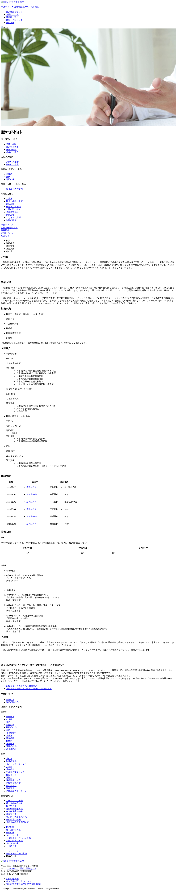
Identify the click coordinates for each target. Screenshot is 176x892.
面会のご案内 (12, 164)
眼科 (8, 730)
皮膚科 (9, 735)
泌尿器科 (10, 738)
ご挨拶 (9, 198)
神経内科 (10, 744)
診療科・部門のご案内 (16, 853)
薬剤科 (9, 758)
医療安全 (10, 788)
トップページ (12, 851)
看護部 (9, 777)
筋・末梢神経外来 (14, 803)
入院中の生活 (12, 162)
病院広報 (10, 215)
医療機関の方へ (13, 702)
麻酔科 (9, 741)
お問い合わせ (7, 233)
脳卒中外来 (11, 806)
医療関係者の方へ (9, 228)
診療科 (9, 174)
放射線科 (10, 769)
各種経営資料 (12, 212)
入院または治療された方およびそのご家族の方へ (29, 688)
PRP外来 (10, 827)
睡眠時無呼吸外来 (14, 809)
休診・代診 (11, 149)
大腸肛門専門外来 (14, 841)
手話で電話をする (28, 868)
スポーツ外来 (12, 835)
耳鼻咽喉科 (11, 733)
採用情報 (5, 230)
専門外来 (10, 179)
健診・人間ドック (14, 20)
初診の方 (10, 699)
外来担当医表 (12, 147)
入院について (12, 14)
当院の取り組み (13, 209)
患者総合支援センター (16, 772)
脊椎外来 (10, 832)
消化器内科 (11, 749)
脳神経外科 (31, 487)
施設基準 (10, 204)
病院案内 (10, 23)
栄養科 (9, 767)
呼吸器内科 (11, 746)
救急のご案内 (12, 152)
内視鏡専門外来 (13, 819)
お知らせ (5, 236)
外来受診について (14, 12)
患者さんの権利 (13, 207)
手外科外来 (11, 846)
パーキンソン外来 (14, 800)
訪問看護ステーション (16, 791)
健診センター (12, 775)
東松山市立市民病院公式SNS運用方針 (23, 884)
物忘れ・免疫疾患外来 (16, 817)
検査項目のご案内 (14, 189)
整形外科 (10, 725)
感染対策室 (11, 786)
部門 (8, 177)
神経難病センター (14, 780)
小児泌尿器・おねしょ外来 (18, 838)
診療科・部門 (12, 17)
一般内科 (10, 716)
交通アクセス (7, 225)
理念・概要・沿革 (14, 201)
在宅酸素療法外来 (14, 811)
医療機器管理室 (13, 783)
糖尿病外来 (11, 814)
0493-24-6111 (12, 868)
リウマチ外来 (12, 843)
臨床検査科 (11, 761)
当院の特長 (11, 220)
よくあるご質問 (13, 217)
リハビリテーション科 (16, 764)
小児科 (9, 719)
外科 (8, 722)
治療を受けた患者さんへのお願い (21, 686)
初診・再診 (11, 144)
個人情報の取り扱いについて (19, 881)
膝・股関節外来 (13, 830)
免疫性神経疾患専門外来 (17, 822)
